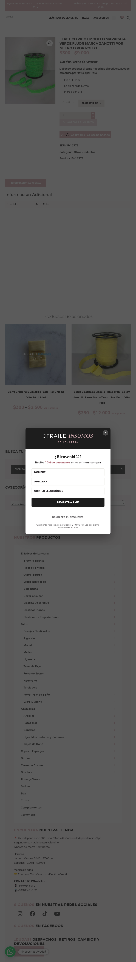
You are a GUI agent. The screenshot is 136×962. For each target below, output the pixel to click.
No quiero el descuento (68, 517)
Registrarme (68, 502)
